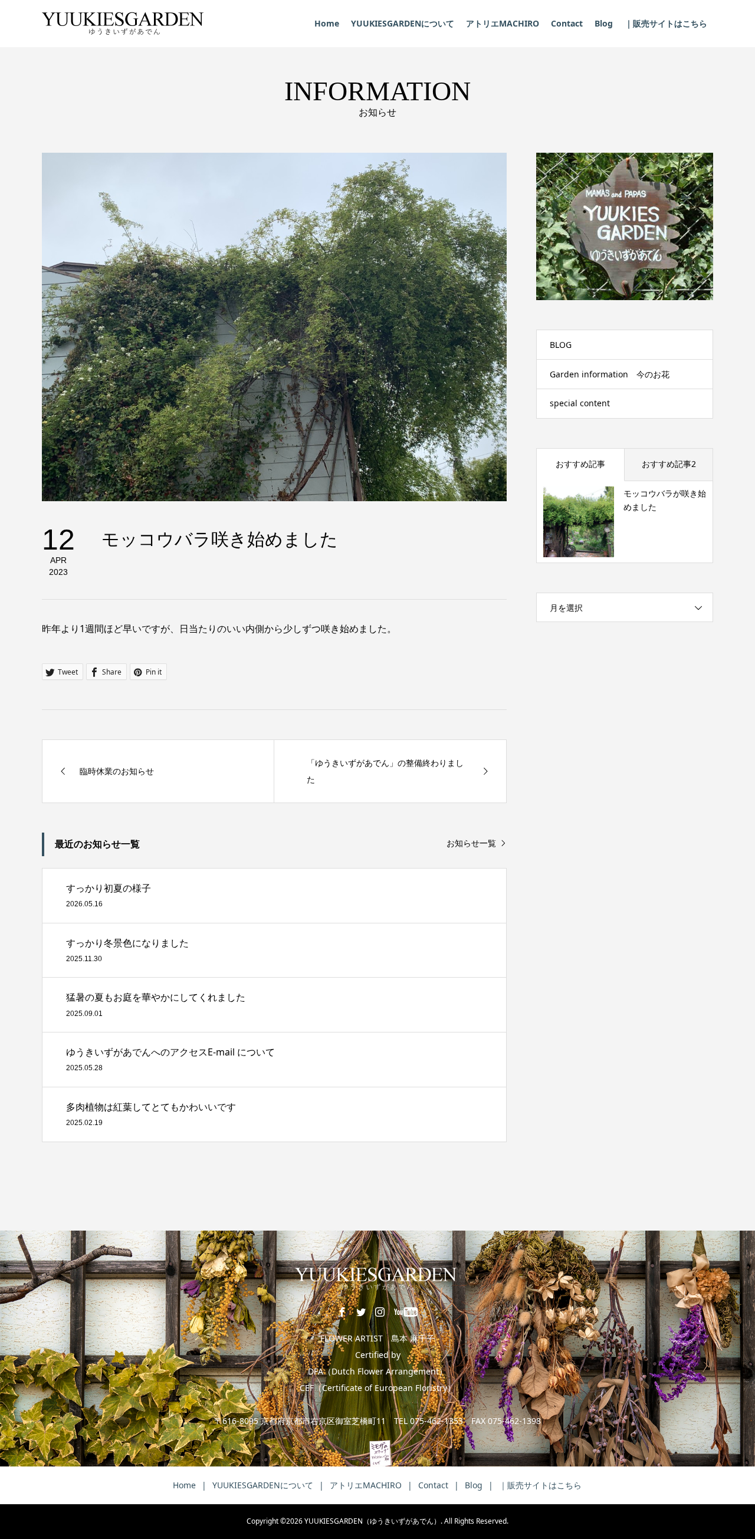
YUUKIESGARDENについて (402, 23)
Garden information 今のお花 (609, 374)
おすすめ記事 (580, 463)
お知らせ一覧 (471, 843)
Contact (567, 23)
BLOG (561, 344)
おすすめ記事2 (669, 463)
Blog (604, 23)
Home (326, 23)
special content (580, 403)
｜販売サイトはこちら (666, 23)
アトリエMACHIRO (502, 23)
